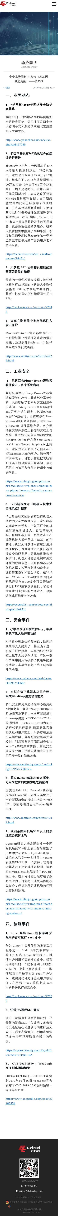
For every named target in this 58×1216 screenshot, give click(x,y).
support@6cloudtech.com (30, 1191)
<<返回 (6, 88)
